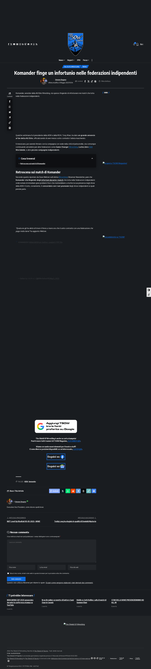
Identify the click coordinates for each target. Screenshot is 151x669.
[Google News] (17, 44)
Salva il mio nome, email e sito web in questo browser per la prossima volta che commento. (39, 573)
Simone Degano (60, 80)
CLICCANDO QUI (74, 441)
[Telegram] (31, 44)
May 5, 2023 (54, 278)
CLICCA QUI (77, 449)
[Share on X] (88, 81)
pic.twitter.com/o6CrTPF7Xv (50, 242)
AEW (26, 481)
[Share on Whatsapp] (9, 106)
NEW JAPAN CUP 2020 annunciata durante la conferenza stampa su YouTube (20, 602)
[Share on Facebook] (85, 81)
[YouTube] (14, 44)
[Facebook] (9, 44)
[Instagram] (20, 44)
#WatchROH (34, 242)
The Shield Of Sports (41, 651)
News (85, 66)
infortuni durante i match (52, 180)
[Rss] (36, 44)
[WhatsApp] (33, 44)
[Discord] (28, 44)
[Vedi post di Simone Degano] (44, 81)
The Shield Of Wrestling (15, 658)
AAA (91, 147)
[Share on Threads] (83, 491)
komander (32, 481)
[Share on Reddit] (9, 111)
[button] (137, 44)
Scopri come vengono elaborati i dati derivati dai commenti (69, 583)
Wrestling (73, 147)
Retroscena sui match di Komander (32, 163)
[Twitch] (25, 44)
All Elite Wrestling (71, 66)
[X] (11, 44)
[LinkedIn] (22, 44)
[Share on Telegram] (9, 117)
